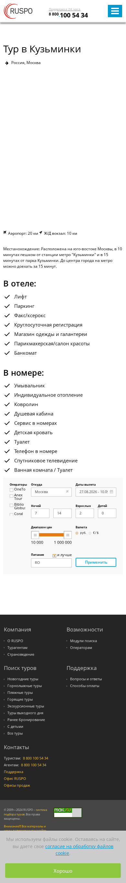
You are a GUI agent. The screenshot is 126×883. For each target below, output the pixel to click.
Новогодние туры (22, 679)
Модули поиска (83, 641)
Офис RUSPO (15, 778)
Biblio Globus (19, 506)
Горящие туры (20, 699)
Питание (37, 555)
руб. (83, 533)
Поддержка (13, 772)
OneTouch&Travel (19, 489)
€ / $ (96, 533)
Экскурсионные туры (25, 706)
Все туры (15, 733)
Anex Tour (18, 497)
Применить (96, 562)
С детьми (15, 726)
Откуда (36, 485)
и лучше (64, 555)
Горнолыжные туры (24, 686)
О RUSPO (15, 641)
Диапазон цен (41, 527)
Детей (102, 506)
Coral (18, 514)
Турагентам (17, 647)
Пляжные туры (20, 692)
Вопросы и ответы (86, 679)
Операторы (17, 485)
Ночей (36, 506)
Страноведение (20, 654)
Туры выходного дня (25, 713)
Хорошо (63, 870)
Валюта (81, 527)
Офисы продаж (17, 785)
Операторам (81, 647)
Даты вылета (86, 485)
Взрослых (83, 506)
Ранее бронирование (26, 719)
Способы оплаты (84, 686)
